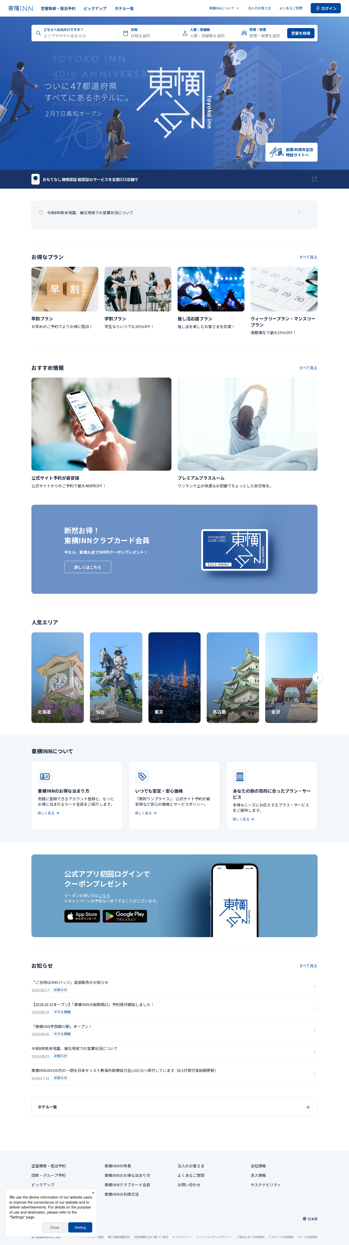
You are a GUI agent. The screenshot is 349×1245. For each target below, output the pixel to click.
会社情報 (258, 1165)
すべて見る (308, 257)
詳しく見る (46, 813)
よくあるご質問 (291, 8)
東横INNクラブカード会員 (127, 1184)
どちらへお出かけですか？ (64, 29)
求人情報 (258, 1175)
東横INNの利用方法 (121, 1194)
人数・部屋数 (200, 29)
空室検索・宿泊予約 (58, 8)
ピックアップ (95, 8)
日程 (134, 29)
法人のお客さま (259, 8)
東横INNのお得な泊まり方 (127, 1175)
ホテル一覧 (124, 8)
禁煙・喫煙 (257, 29)
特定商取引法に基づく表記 (151, 1237)
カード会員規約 (308, 1237)
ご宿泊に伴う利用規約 (250, 1237)
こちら (104, 895)
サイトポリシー (182, 1237)
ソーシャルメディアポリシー (214, 1237)
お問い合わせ (189, 1184)
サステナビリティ (266, 1184)
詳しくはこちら (87, 567)
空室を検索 (300, 33)
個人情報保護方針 (119, 1237)
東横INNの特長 (117, 1165)
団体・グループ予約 (48, 1175)
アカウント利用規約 (281, 1237)
